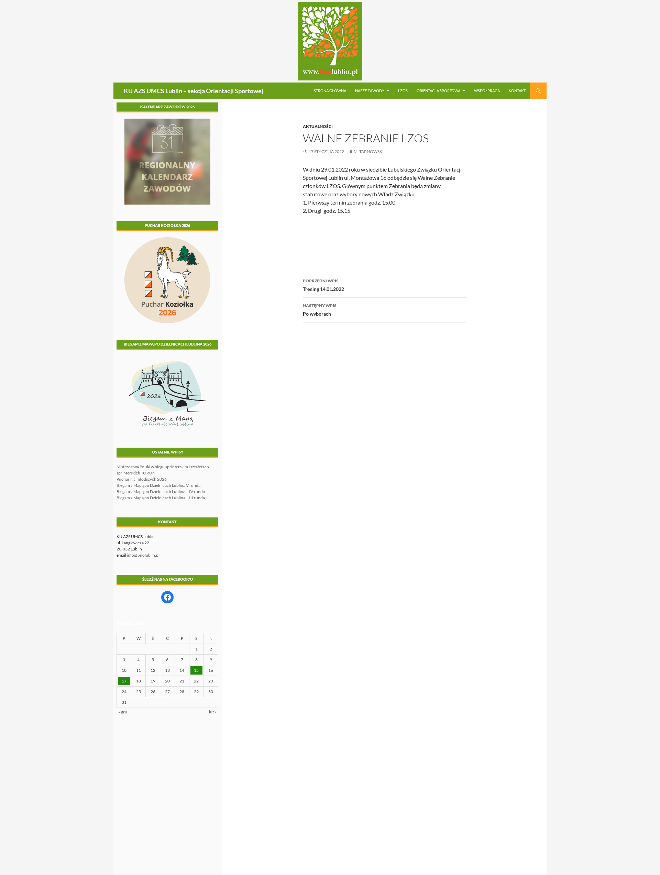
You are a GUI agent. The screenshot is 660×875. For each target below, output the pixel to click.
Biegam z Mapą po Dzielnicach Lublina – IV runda (161, 491)
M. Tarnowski (369, 151)
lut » (213, 711)
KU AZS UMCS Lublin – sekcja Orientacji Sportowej (193, 91)
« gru (122, 711)
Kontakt (517, 90)
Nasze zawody (369, 90)
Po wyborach (320, 310)
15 (196, 670)
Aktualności (318, 126)
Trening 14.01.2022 (323, 285)
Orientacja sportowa (438, 90)
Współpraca (487, 90)
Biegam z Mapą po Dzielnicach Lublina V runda (158, 485)
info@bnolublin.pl (143, 555)
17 (124, 680)
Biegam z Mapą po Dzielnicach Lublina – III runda (161, 497)
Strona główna (330, 90)
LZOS (403, 90)
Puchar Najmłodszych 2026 (142, 479)
